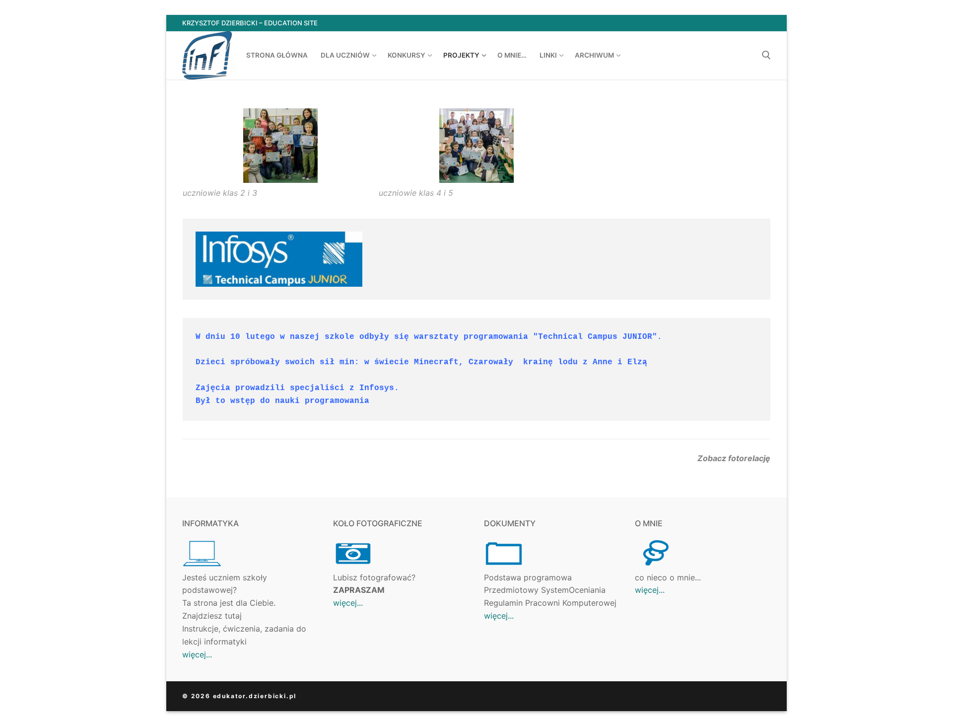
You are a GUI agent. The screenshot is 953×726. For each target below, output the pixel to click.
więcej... (197, 654)
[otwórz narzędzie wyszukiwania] (766, 55)
